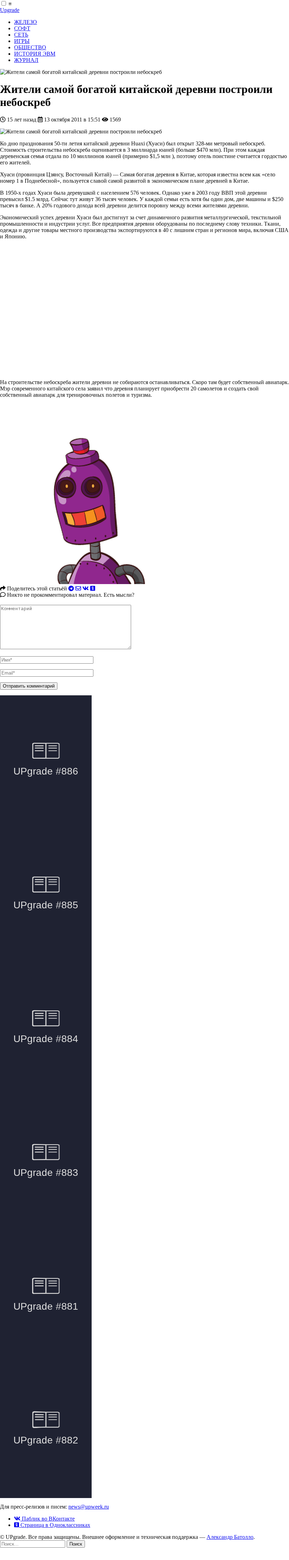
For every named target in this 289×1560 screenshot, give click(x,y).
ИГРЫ (22, 41)
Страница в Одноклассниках (54, 1525)
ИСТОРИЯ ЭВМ (34, 54)
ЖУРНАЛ (26, 60)
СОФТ (22, 28)
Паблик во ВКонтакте (47, 1519)
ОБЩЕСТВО (30, 47)
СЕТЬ (21, 35)
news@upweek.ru (88, 1507)
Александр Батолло (230, 1537)
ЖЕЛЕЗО (25, 22)
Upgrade (9, 10)
